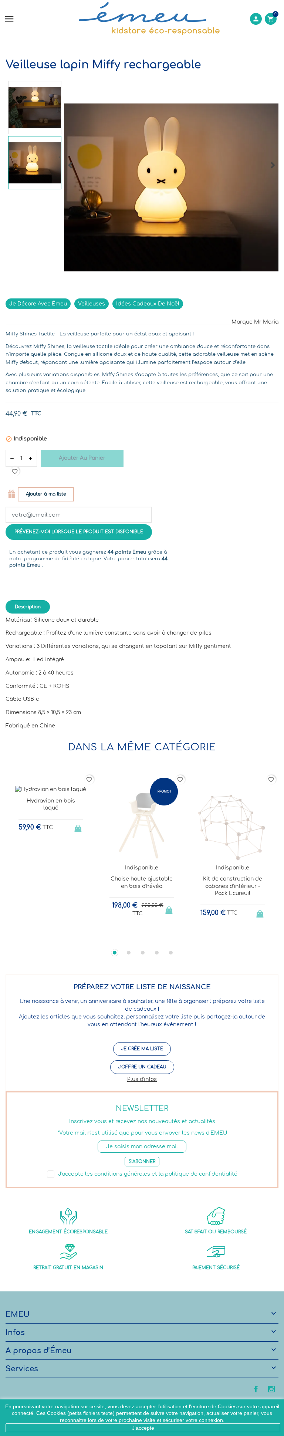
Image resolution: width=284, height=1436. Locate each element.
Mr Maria (266, 322)
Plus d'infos (142, 1079)
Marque (242, 322)
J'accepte (143, 1428)
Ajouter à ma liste (46, 494)
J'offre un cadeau (142, 1067)
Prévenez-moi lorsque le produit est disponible (78, 531)
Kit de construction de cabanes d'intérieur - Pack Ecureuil (232, 886)
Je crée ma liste (142, 1048)
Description (28, 606)
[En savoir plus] (57, 936)
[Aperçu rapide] (44, 936)
